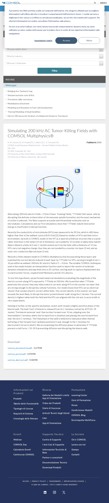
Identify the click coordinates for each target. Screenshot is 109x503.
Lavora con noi (79, 444)
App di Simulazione (51, 423)
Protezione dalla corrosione (20, 99)
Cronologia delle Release (25, 418)
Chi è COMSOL (79, 439)
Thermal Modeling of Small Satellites (24, 112)
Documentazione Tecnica (54, 462)
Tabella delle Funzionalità (26, 403)
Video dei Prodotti (51, 403)
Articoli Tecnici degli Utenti (56, 413)
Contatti (76, 454)
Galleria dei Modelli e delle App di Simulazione (55, 397)
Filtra (54, 70)
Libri (44, 418)
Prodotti (17, 398)
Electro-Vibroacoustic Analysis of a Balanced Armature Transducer (38, 116)
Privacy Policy (39, 481)
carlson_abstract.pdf (18, 360)
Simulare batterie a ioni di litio (21, 95)
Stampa (75, 449)
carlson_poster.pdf (17, 354)
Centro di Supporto (51, 439)
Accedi (26, 481)
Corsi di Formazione (81, 400)
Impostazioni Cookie (74, 481)
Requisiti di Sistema (23, 413)
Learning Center (79, 395)
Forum (75, 405)
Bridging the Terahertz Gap (20, 91)
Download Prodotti (51, 467)
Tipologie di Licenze (23, 408)
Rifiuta (89, 40)
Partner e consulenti (52, 457)
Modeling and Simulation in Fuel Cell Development (30, 107)
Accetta (66, 40)
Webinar (17, 439)
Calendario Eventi (22, 449)
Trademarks (55, 481)
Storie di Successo (51, 408)
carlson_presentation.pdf (20, 348)
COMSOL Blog (78, 415)
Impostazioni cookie (43, 40)
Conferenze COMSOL (23, 454)
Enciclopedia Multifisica (83, 420)
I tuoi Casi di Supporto (53, 444)
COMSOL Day (20, 444)
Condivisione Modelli (82, 410)
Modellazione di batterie (19, 103)
